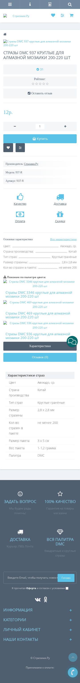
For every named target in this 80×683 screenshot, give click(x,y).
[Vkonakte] (37, 598)
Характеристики (40, 346)
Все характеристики (63, 239)
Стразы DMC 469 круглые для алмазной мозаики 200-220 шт (38, 315)
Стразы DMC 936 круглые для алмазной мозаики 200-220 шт (38, 336)
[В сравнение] (20, 147)
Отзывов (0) (40, 357)
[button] (72, 341)
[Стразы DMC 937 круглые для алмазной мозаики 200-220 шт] (40, 43)
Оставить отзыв (41, 93)
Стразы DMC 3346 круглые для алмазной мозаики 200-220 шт (39, 294)
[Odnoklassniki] (44, 598)
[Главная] (4, 34)
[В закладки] (8, 147)
